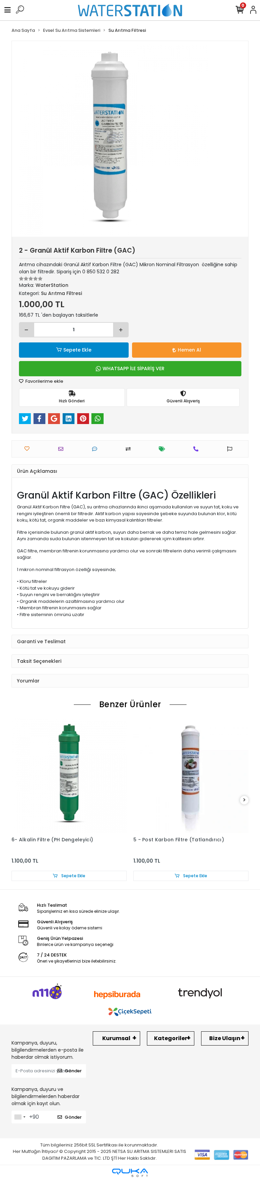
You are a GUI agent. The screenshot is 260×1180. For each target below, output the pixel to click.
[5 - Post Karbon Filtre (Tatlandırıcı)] (190, 775)
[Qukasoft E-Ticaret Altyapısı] (130, 1172)
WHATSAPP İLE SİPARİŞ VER (134, 368)
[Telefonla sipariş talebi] (197, 449)
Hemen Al (189, 349)
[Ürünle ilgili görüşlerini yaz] (96, 449)
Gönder (73, 1071)
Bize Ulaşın (224, 1038)
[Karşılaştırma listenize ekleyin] (130, 449)
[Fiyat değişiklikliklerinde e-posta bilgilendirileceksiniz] (163, 449)
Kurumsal (116, 1038)
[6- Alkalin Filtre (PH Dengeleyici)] (69, 775)
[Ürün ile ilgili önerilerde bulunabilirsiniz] (231, 449)
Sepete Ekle (77, 349)
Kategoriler (170, 1038)
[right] (244, 800)
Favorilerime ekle (43, 381)
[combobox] (19, 1117)
